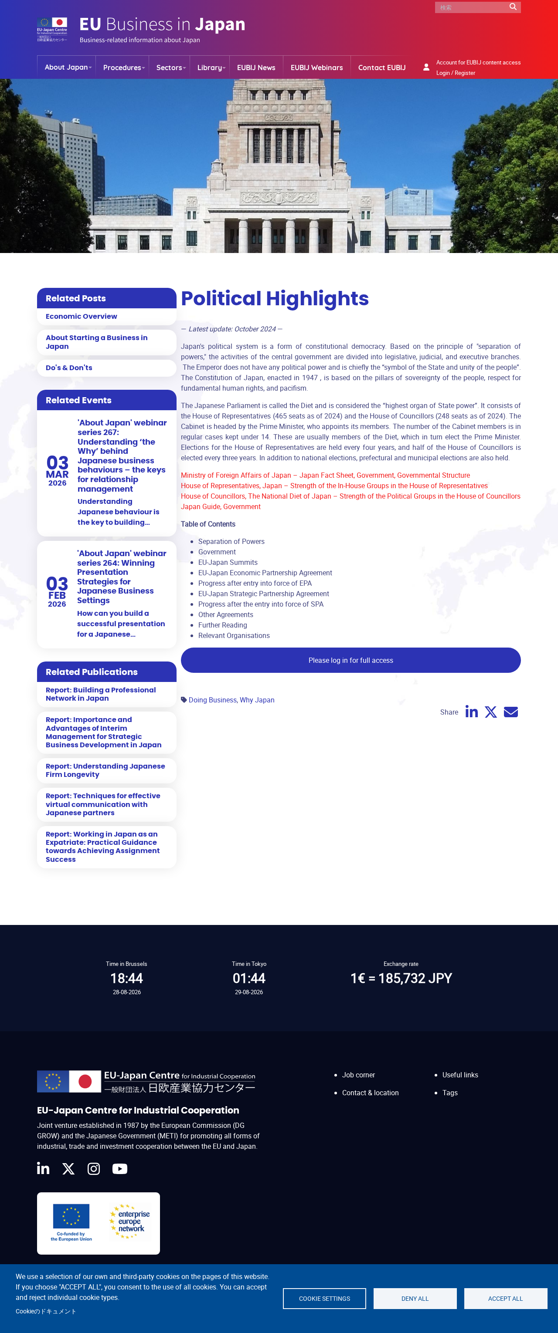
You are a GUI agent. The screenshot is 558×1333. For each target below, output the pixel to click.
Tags (450, 1092)
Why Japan (257, 700)
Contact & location (370, 1092)
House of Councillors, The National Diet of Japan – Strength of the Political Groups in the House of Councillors (351, 496)
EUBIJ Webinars (317, 67)
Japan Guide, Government (221, 506)
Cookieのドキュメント (46, 1311)
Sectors (169, 67)
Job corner (358, 1075)
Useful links (460, 1075)
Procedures (122, 67)
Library (209, 67)
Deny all (415, 1299)
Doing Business (213, 700)
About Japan (66, 67)
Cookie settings (324, 1299)
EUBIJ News (256, 67)
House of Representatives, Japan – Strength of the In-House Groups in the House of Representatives (334, 485)
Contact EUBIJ (382, 67)
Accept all (505, 1299)
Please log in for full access (351, 660)
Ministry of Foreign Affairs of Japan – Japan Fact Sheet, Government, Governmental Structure (325, 475)
